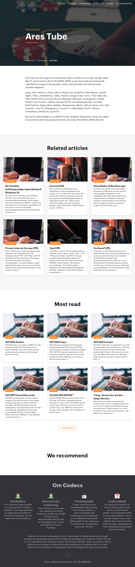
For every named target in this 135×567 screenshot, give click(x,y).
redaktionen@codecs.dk (48, 519)
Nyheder (72, 4)
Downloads (84, 4)
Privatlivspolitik (124, 4)
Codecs (62, 4)
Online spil (98, 4)
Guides (110, 4)
